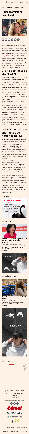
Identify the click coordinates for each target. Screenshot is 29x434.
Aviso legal (5, 431)
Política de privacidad (22, 427)
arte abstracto (5, 47)
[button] (2, 2)
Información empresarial (15, 7)
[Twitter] (14, 403)
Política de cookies (15, 431)
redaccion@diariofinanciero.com (14, 400)
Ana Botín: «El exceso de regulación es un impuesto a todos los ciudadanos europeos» (14, 240)
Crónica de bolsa (10, 276)
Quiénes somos (10, 427)
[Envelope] (17, 403)
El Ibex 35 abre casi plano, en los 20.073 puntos (14, 298)
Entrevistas (8, 221)
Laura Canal (9, 55)
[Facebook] (11, 403)
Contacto (24, 431)
